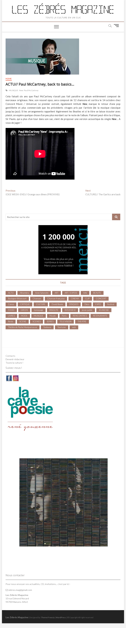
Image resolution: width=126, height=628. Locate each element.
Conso (11, 304)
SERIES (50, 321)
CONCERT (101, 298)
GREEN (24, 310)
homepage (38, 310)
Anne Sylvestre (41, 292)
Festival (110, 304)
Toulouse (47, 327)
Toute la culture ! (14, 362)
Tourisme (61, 327)
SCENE (22, 321)
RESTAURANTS (100, 315)
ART (56, 292)
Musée (53, 315)
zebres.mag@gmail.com (20, 590)
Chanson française (56, 298)
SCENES (36, 321)
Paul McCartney (31, 90)
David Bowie (57, 304)
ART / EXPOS (71, 292)
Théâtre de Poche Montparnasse (22, 327)
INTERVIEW (70, 310)
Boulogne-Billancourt (17, 298)
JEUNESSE (104, 310)
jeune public (87, 310)
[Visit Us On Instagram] (15, 376)
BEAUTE (97, 292)
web (74, 327)
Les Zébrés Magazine (17, 617)
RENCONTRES (80, 315)
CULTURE (40, 304)
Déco (86, 304)
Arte (85, 292)
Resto (10, 321)
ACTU (11, 292)
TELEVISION (65, 321)
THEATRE (82, 321)
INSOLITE (53, 310)
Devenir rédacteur (15, 359)
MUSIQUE (13, 90)
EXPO (98, 304)
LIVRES (11, 315)
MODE (24, 315)
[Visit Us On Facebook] (9, 376)
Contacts (10, 355)
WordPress (61, 617)
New (21, 90)
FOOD (11, 310)
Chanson (37, 298)
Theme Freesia (47, 617)
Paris (64, 315)
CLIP (87, 298)
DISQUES (73, 304)
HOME (9, 78)
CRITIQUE (25, 304)
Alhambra (24, 292)
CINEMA (75, 298)
